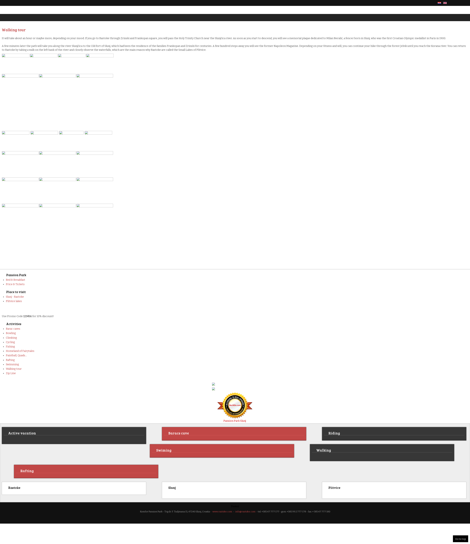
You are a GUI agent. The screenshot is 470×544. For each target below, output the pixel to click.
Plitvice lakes (14, 301)
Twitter (460, 3)
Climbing (11, 337)
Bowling (11, 333)
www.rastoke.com (222, 511)
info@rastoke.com (245, 511)
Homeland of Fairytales (20, 351)
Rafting (10, 360)
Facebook (453, 3)
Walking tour (14, 368)
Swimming (12, 364)
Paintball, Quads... (16, 355)
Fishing (10, 346)
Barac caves (13, 328)
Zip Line (11, 373)
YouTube (466, 3)
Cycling (10, 342)
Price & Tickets (15, 284)
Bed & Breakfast (15, 279)
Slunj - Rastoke (15, 296)
